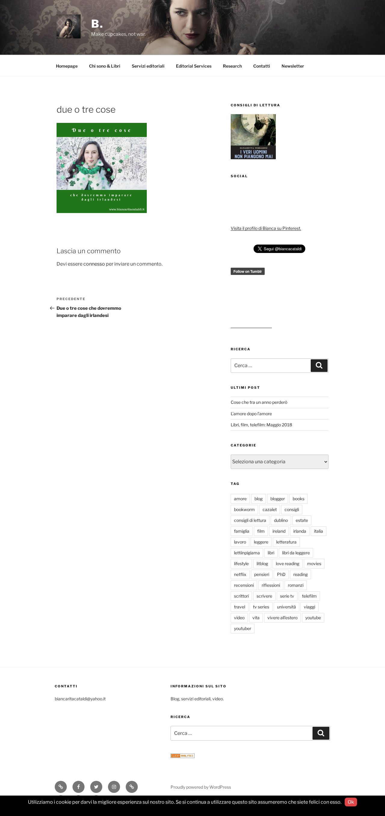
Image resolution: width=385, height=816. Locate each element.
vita (256, 617)
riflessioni (271, 585)
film (261, 531)
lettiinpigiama (247, 552)
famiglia (241, 531)
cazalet (270, 509)
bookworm (244, 509)
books (298, 498)
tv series (261, 606)
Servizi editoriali (148, 66)
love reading (287, 563)
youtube (313, 617)
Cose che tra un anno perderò (259, 402)
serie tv (287, 595)
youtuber (242, 628)
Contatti (261, 66)
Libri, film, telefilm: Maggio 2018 (261, 424)
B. (97, 23)
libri (271, 552)
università (286, 606)
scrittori (241, 595)
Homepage (67, 66)
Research (232, 66)
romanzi (295, 585)
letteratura (286, 541)
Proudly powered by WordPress (201, 787)
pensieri (261, 574)
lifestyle (241, 563)
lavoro (240, 541)
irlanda (299, 531)
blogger (277, 498)
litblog (262, 563)
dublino (281, 520)
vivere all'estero (282, 617)
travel (239, 606)
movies (314, 563)
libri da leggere (296, 552)
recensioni (244, 585)
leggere (261, 541)
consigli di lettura (250, 520)
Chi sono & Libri (104, 66)
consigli (292, 509)
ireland (279, 531)
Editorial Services (193, 66)
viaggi (309, 606)
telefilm (309, 595)
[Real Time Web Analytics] (183, 756)
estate (302, 520)
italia (318, 531)
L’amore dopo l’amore (251, 413)
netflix (240, 574)
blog (258, 498)
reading (300, 574)
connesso (94, 264)
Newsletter (293, 66)
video (239, 617)
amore (240, 498)
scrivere (264, 595)
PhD (281, 574)
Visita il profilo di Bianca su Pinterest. (266, 228)
